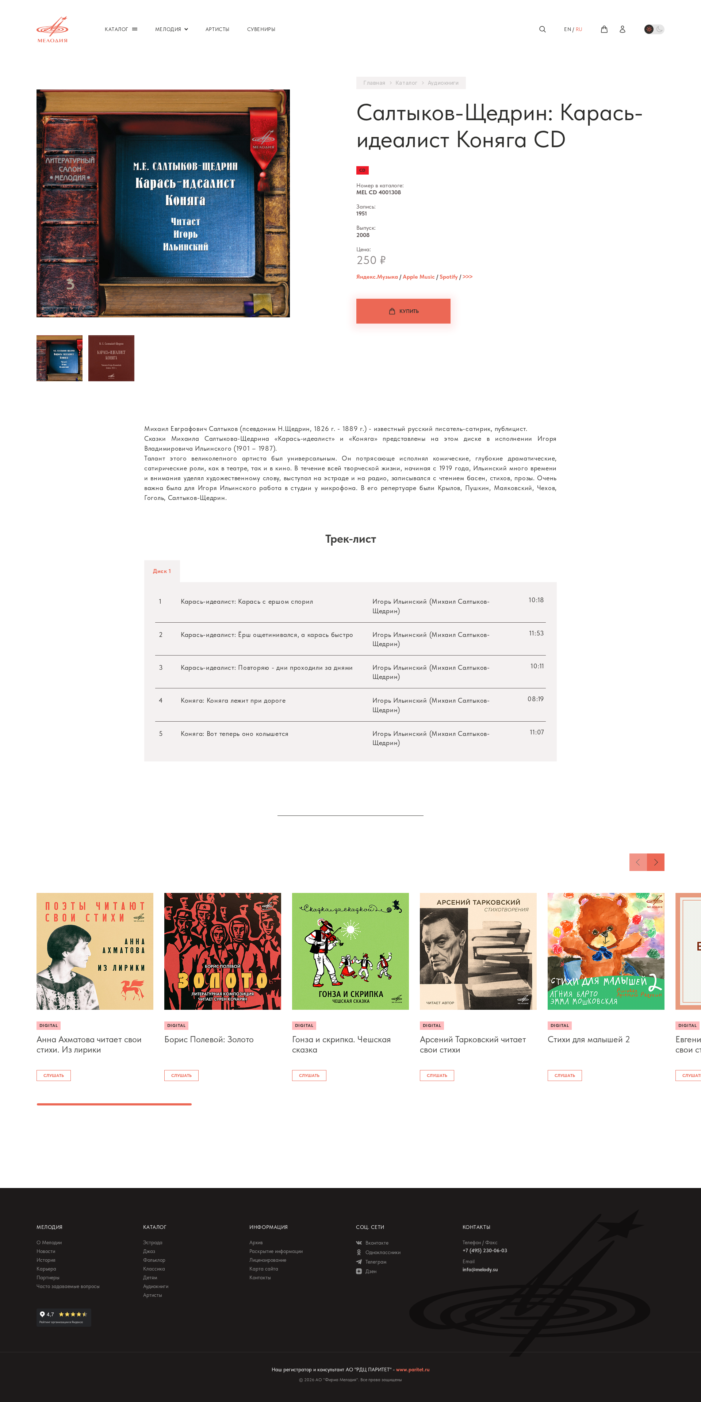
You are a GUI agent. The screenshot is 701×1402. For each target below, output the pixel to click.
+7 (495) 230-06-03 (485, 1250)
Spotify (449, 276)
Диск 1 (162, 571)
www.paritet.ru (412, 1369)
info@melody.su (480, 1269)
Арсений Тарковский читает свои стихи (473, 1044)
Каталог (407, 82)
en (567, 29)
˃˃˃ (467, 276)
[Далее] (655, 862)
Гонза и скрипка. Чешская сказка (341, 1044)
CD (362, 170)
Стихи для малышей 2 (589, 1039)
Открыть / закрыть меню (134, 29)
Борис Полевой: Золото (209, 1039)
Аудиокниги (443, 82)
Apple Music (419, 276)
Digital (48, 1025)
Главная (375, 82)
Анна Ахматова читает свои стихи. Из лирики (89, 1044)
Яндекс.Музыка (377, 276)
